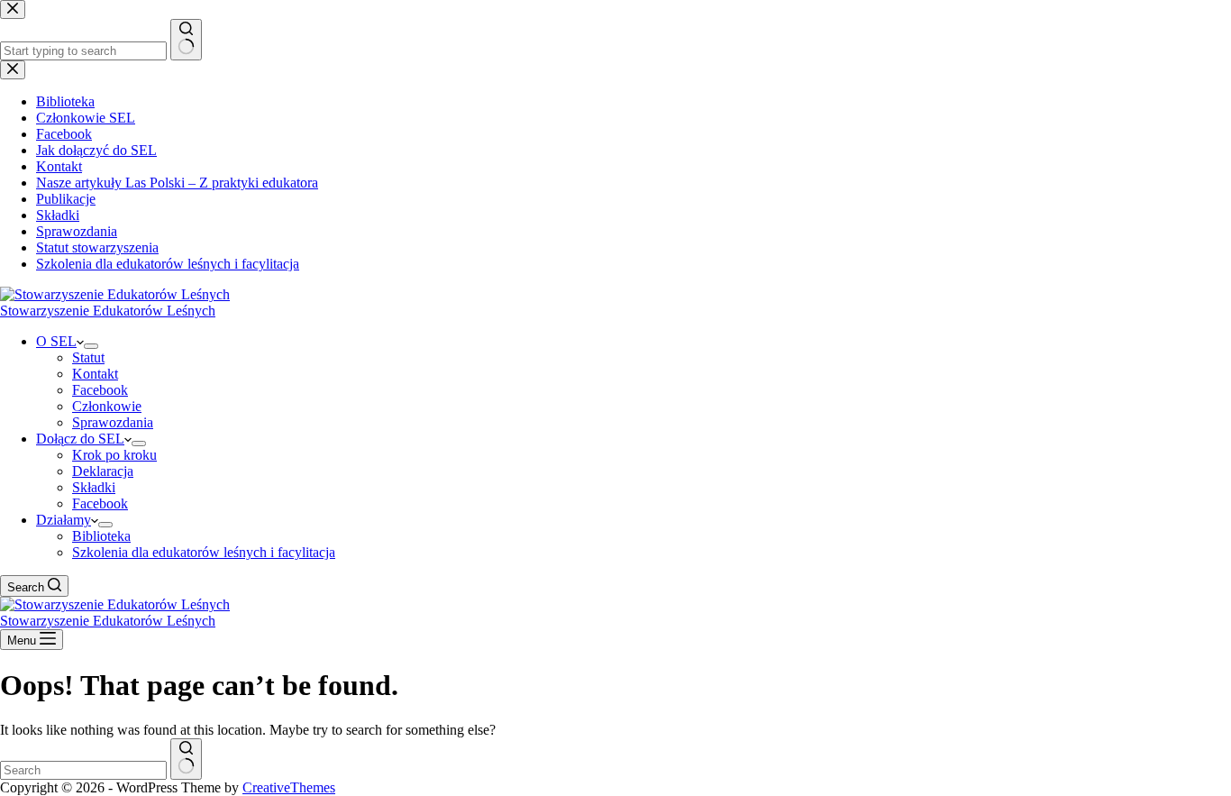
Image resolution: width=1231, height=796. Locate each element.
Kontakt (95, 373)
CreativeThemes (288, 787)
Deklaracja (102, 471)
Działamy (63, 519)
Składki (93, 487)
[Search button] (186, 759)
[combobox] (83, 770)
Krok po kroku (114, 454)
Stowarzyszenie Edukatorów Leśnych (107, 310)
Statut (88, 357)
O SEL (56, 341)
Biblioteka (101, 536)
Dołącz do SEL (80, 438)
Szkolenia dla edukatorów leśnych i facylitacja (203, 552)
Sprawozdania (112, 422)
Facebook (100, 390)
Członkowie (106, 406)
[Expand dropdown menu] (91, 346)
